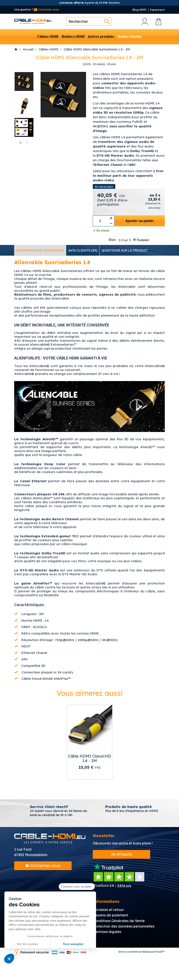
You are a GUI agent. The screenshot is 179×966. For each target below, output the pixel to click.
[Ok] (107, 21)
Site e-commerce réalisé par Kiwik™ (142, 951)
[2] (68, 64)
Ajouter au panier (140, 221)
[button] (9, 958)
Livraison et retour (108, 909)
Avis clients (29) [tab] (82, 250)
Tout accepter (73, 944)
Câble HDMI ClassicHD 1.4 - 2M (89, 758)
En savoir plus (104, 186)
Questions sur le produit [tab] (125, 250)
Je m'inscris (121, 854)
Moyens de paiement (110, 915)
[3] (71, 64)
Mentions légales (107, 932)
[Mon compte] (144, 21)
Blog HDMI (139, 9)
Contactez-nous (48, 9)
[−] (111, 223)
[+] (111, 218)
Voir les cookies (27, 944)
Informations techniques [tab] (40, 250)
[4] (75, 64)
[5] (78, 64)
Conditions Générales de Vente (119, 921)
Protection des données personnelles (123, 926)
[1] (64, 64)
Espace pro (157, 9)
